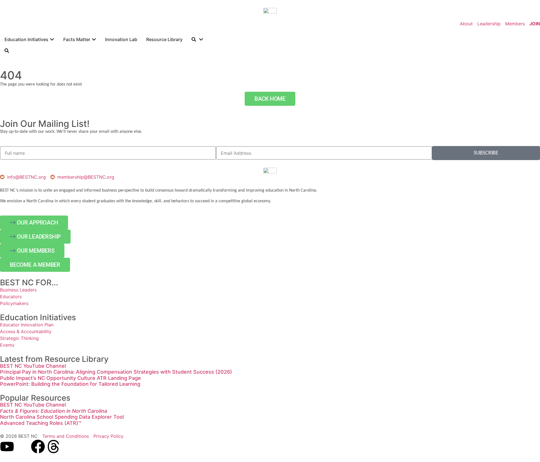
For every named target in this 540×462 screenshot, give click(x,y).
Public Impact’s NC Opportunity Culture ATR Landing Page (70, 378)
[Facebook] (38, 446)
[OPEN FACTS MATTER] (94, 39)
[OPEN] (201, 39)
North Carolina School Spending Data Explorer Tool (62, 417)
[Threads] (53, 446)
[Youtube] (7, 446)
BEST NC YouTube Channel (33, 366)
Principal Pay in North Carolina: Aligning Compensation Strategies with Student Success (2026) (116, 372)
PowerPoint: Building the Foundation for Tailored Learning (70, 384)
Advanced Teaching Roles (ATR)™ (40, 423)
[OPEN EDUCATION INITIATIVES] (52, 39)
